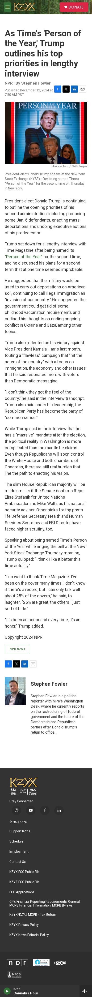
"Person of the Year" (23, 256)
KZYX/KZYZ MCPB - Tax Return (32, 914)
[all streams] (85, 991)
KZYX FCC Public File (24, 872)
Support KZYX (19, 831)
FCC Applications (21, 892)
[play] (7, 991)
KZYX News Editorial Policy (29, 935)
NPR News (17, 649)
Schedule (16, 841)
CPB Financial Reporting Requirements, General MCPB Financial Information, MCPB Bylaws (44, 903)
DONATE (76, 7)
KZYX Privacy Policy (24, 925)
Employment (19, 851)
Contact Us (17, 862)
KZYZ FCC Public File (24, 882)
